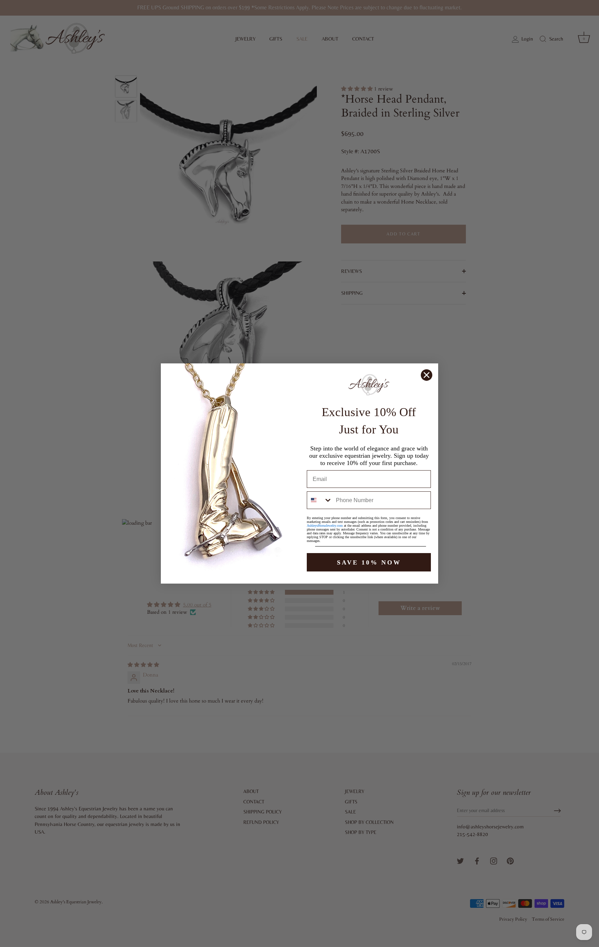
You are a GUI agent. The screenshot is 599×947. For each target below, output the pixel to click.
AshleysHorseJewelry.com (325, 525)
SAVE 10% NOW (369, 562)
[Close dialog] (426, 375)
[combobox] (319, 500)
